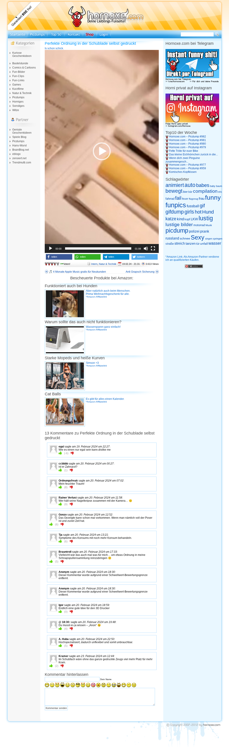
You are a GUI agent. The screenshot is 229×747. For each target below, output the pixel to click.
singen (208, 238)
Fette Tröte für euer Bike (183, 150)
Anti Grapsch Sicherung (140, 271)
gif (202, 205)
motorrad (199, 225)
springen (217, 238)
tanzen (190, 243)
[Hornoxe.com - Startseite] (114, 29)
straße (169, 243)
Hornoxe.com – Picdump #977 (187, 164)
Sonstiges (18, 105)
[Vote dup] (60, 453)
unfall (204, 243)
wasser (214, 243)
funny (213, 197)
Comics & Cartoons (24, 67)
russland (172, 238)
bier (185, 191)
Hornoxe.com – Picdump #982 (187, 136)
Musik (209, 225)
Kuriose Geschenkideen (22, 54)
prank (204, 231)
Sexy (197, 237)
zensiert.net (19, 158)
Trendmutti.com (21, 162)
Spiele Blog (19, 137)
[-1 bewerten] (72, 453)
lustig (206, 218)
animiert (174, 185)
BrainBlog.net (20, 149)
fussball (193, 206)
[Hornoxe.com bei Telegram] (192, 81)
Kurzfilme (18, 88)
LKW (194, 219)
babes (202, 185)
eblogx (16, 154)
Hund (208, 212)
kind (180, 219)
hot (198, 212)
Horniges (17, 101)
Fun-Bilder (18, 71)
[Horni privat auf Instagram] (192, 126)
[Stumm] (146, 248)
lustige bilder (179, 224)
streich (179, 243)
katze (170, 218)
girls (189, 212)
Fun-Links (18, 80)
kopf (187, 219)
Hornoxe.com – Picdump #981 (187, 140)
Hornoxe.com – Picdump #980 (187, 143)
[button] (102, 151)
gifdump (174, 212)
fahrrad (169, 198)
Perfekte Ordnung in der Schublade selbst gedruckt (90, 43)
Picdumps (18, 97)
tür (197, 243)
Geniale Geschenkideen (22, 131)
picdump (176, 230)
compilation (205, 191)
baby (212, 186)
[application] (102, 151)
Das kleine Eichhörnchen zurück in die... (193, 154)
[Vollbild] (153, 248)
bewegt (173, 191)
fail (178, 198)
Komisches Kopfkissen (183, 171)
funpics (175, 205)
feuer (185, 198)
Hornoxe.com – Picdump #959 (187, 168)
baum (219, 186)
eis (220, 191)
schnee (185, 238)
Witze (15, 110)
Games (16, 84)
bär (190, 191)
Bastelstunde (20, 63)
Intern (94, 264)
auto (189, 185)
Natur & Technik (22, 93)
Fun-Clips (18, 76)
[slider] (98, 248)
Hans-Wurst (19, 145)
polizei (194, 231)
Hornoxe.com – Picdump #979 (187, 147)
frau (201, 198)
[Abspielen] (50, 248)
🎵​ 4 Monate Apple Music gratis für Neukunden (77, 271)
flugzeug (193, 198)
